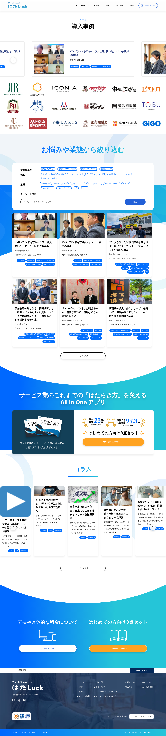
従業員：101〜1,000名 (88, 169)
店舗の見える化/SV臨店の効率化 (53, 174)
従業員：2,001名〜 (48, 169)
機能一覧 (99, 682)
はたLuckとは (83, 5)
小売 (75, 188)
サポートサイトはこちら (141, 716)
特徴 (81, 687)
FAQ (132, 5)
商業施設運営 (46, 184)
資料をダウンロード (116, 442)
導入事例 (119, 5)
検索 (135, 202)
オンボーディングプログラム (107, 696)
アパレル (126, 184)
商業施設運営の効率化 (49, 178)
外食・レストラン (64, 188)
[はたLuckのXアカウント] (19, 701)
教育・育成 (85, 66)
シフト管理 (74, 66)
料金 (107, 5)
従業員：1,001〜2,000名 (68, 169)
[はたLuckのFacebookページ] (24, 701)
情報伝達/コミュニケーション (101, 66)
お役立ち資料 (130, 682)
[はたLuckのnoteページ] (13, 701)
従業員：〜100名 (107, 169)
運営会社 (35, 732)
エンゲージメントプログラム (107, 691)
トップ (81, 682)
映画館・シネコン (77, 184)
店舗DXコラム (46, 732)
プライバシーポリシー (21, 732)
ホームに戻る (140, 670)
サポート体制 (84, 696)
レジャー (84, 188)
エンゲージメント (74, 174)
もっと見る (84, 568)
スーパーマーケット (111, 184)
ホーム (14, 670)
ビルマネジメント (94, 184)
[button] (153, 60)
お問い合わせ (150, 5)
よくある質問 (147, 687)
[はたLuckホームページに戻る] (18, 7)
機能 (97, 5)
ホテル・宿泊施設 (60, 184)
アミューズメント (47, 188)
